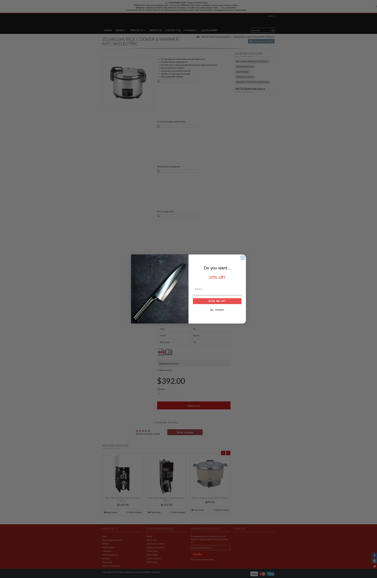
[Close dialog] (242, 257)
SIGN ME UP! (217, 301)
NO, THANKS (217, 310)
